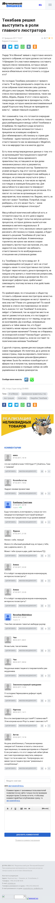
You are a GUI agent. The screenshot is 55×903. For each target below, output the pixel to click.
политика (22, 398)
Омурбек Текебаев (38, 398)
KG (40, 5)
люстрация (9, 398)
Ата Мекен (13, 394)
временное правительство (34, 394)
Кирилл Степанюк (10, 41)
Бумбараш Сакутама (22, 502)
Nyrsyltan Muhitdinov (22, 615)
